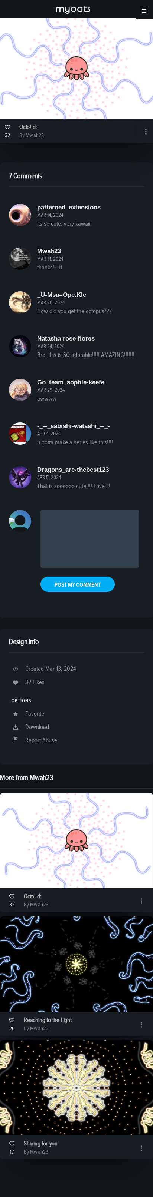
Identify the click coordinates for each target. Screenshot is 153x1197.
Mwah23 (49, 251)
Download (37, 727)
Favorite (34, 714)
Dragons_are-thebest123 (73, 469)
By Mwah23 (31, 135)
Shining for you (41, 1144)
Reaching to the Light (48, 1020)
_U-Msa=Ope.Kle (61, 294)
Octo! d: (28, 127)
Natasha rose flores (66, 338)
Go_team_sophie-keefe (70, 382)
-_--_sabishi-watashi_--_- (73, 426)
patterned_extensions (69, 207)
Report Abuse (41, 740)
